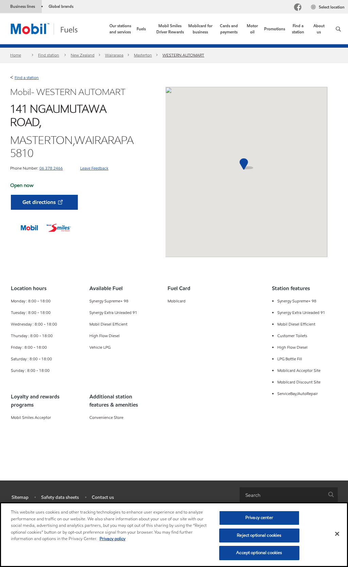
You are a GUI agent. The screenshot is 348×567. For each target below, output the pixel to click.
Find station (48, 55)
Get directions (39, 202)
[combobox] (289, 495)
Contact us (103, 497)
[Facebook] (297, 8)
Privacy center (259, 518)
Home (15, 55)
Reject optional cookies (259, 535)
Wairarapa (114, 55)
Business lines (22, 6)
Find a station (27, 77)
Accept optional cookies (259, 553)
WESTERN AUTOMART (183, 55)
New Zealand (82, 55)
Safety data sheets (60, 497)
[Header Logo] (55, 28)
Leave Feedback (94, 168)
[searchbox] (282, 495)
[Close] (337, 533)
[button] (338, 29)
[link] (120, 29)
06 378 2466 (51, 168)
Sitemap (20, 497)
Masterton (143, 55)
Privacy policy (112, 539)
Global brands (61, 6)
